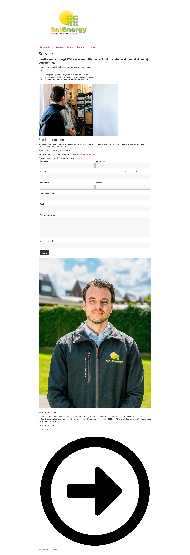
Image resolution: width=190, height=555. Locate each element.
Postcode (44, 183)
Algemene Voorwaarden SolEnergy (83, 154)
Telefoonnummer (48, 193)
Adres (43, 172)
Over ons (80, 47)
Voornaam (45, 161)
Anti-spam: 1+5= (47, 241)
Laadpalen (60, 47)
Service (92, 47)
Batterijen (70, 47)
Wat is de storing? (48, 215)
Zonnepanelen (45, 47)
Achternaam (101, 161)
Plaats (98, 183)
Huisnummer (131, 172)
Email (43, 204)
